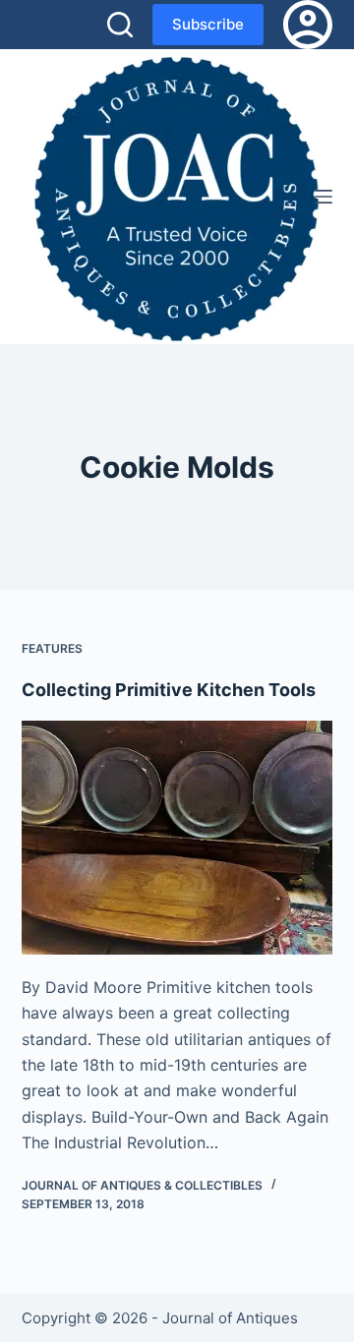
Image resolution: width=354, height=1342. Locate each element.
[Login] (307, 24)
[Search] (120, 24)
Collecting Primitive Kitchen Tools (169, 689)
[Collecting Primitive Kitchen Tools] (177, 838)
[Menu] (323, 196)
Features (52, 648)
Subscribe (208, 24)
